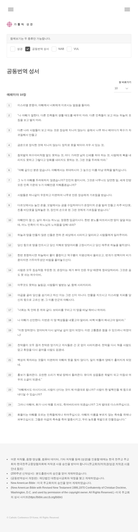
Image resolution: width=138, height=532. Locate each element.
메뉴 (127, 9)
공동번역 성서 (40, 48)
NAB (61, 48)
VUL (76, 48)
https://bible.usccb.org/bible (45, 497)
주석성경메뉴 (10, 9)
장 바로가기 (125, 82)
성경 (20, 48)
